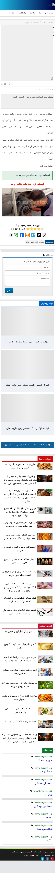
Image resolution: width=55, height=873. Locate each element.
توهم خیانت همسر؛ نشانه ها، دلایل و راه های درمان (20, 671)
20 (4, 84)
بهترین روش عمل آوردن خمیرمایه (20, 631)
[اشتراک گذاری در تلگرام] (33, 235)
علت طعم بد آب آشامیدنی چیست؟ (20, 721)
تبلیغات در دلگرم (26, 852)
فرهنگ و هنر (46, 772)
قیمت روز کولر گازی (43, 806)
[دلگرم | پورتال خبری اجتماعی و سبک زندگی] (51, 5)
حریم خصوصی (49, 855)
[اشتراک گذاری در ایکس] (39, 235)
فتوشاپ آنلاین (29, 855)
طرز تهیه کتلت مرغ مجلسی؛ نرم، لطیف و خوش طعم (20, 697)
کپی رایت (15, 852)
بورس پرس (47, 795)
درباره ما (45, 852)
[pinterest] (52, 859)
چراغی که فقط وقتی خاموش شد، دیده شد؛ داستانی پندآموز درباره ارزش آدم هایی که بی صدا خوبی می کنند (20, 738)
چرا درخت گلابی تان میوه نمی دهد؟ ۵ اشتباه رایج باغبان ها (20, 684)
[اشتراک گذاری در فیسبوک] (22, 235)
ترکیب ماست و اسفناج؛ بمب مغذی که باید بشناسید (19, 710)
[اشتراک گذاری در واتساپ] (16, 235)
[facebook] (47, 859)
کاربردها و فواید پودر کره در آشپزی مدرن (20, 646)
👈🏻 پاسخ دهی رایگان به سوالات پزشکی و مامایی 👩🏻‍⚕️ (27, 444)
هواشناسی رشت (44, 829)
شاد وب (48, 818)
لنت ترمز (34, 242)
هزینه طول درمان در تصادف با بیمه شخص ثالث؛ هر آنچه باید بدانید (20, 659)
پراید (27, 242)
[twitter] (42, 859)
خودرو (41, 242)
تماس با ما (37, 852)
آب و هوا (39, 855)
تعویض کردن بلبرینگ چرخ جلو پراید (33, 175)
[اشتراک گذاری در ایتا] (27, 235)
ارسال (9, 290)
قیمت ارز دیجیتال (43, 783)
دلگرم (49, 841)
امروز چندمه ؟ (45, 760)
